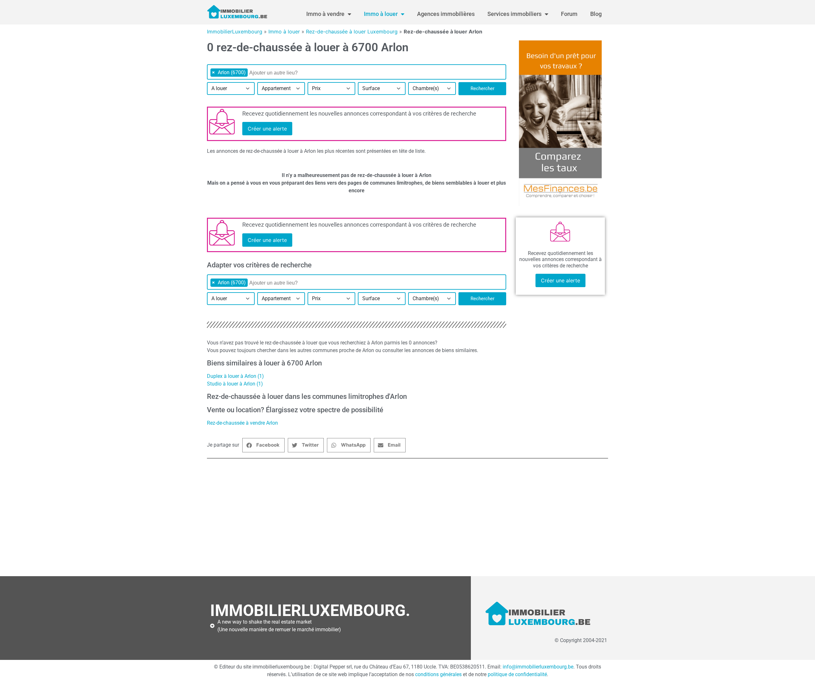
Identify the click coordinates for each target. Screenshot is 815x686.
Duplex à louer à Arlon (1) (235, 376)
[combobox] (356, 72)
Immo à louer (381, 14)
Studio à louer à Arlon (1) (235, 384)
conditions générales (438, 674)
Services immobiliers (514, 14)
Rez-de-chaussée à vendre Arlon (242, 423)
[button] (263, 445)
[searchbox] (282, 73)
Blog (596, 14)
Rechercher (482, 88)
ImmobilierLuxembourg (234, 31)
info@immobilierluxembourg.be (538, 667)
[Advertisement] (401, 517)
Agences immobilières (446, 14)
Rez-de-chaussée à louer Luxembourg (352, 31)
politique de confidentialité (517, 674)
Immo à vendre (325, 14)
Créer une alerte (267, 128)
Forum (569, 14)
